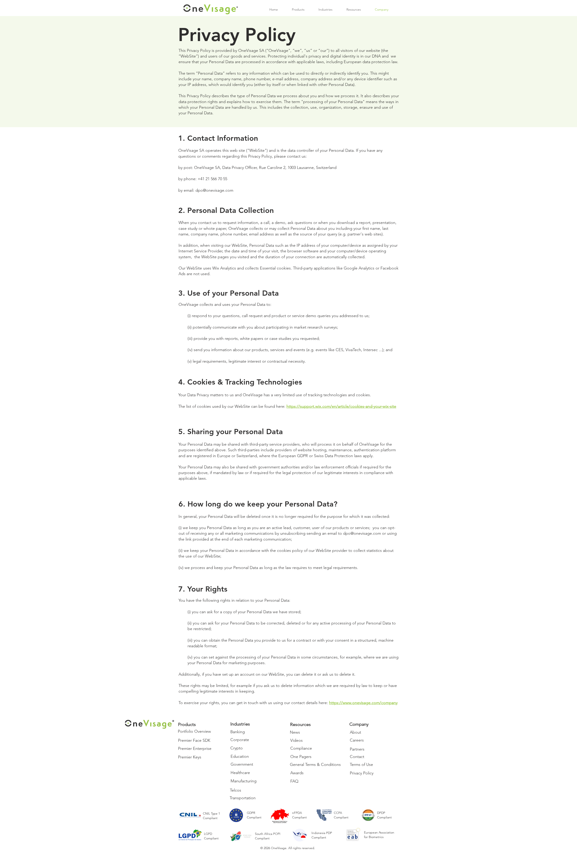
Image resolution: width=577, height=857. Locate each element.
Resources (300, 724)
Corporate (239, 739)
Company (359, 724)
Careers (357, 740)
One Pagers (300, 756)
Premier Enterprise (194, 748)
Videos (296, 740)
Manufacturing (243, 781)
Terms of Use (361, 764)
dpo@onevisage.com (214, 190)
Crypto (236, 748)
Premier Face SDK (194, 740)
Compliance (301, 748)
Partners (357, 749)
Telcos (235, 790)
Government (242, 764)
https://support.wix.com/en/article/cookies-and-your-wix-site (341, 406)
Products (187, 724)
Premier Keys (189, 757)
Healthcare (240, 772)
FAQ (294, 781)
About (355, 732)
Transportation (243, 797)
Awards (297, 772)
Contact (357, 756)
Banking (237, 731)
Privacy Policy (361, 773)
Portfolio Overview (194, 731)
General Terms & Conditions (315, 764)
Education (240, 756)
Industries (240, 724)
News (295, 732)
